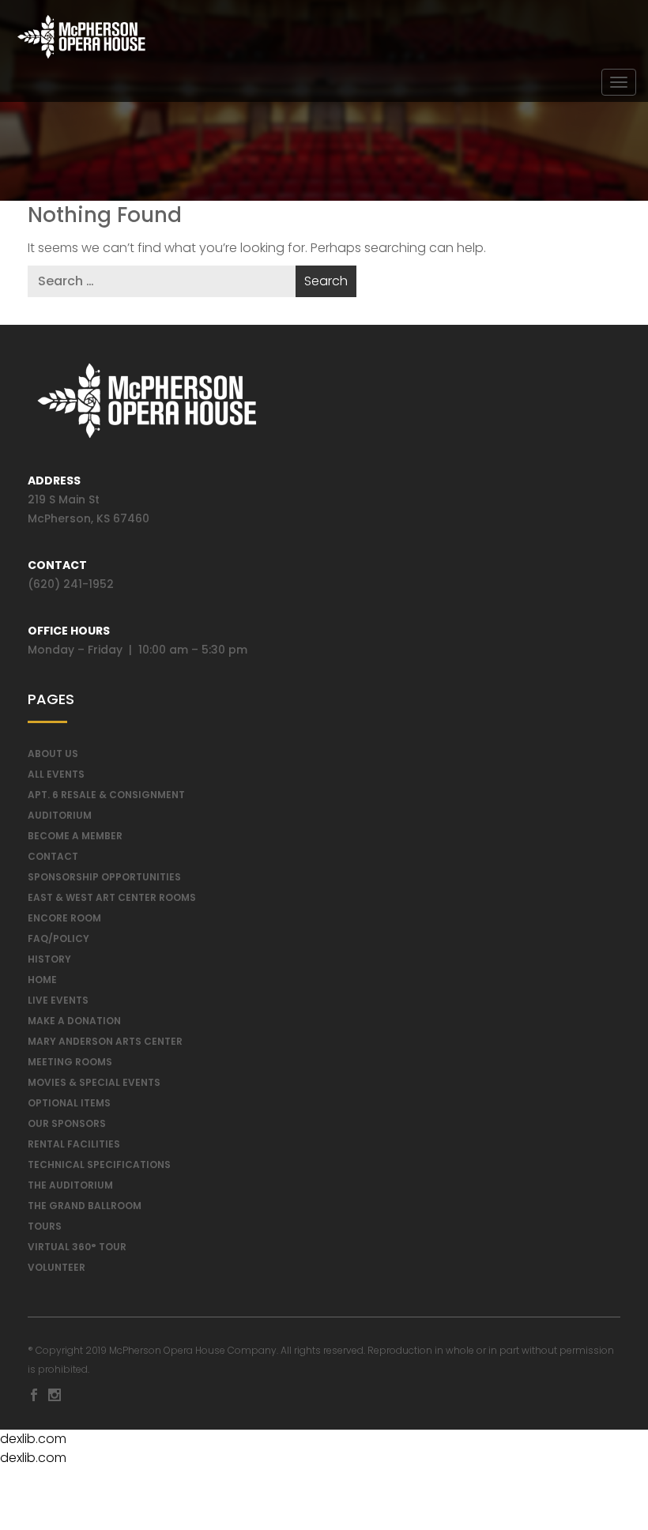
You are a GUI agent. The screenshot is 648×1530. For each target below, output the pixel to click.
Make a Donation (74, 1021)
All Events (56, 774)
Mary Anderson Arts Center (105, 1041)
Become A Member (75, 835)
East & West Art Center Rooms (112, 897)
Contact (53, 856)
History (49, 959)
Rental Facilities (74, 1144)
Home (42, 979)
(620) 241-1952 (71, 584)
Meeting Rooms (70, 1062)
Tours (45, 1226)
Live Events (58, 1000)
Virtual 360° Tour (77, 1247)
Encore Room (64, 918)
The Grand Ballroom (84, 1206)
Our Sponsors (67, 1123)
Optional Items (69, 1103)
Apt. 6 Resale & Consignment (106, 794)
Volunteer (56, 1267)
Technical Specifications (99, 1164)
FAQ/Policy (58, 938)
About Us (53, 753)
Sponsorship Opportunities (104, 877)
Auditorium (60, 815)
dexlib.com (33, 1439)
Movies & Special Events (94, 1082)
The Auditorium (70, 1185)
